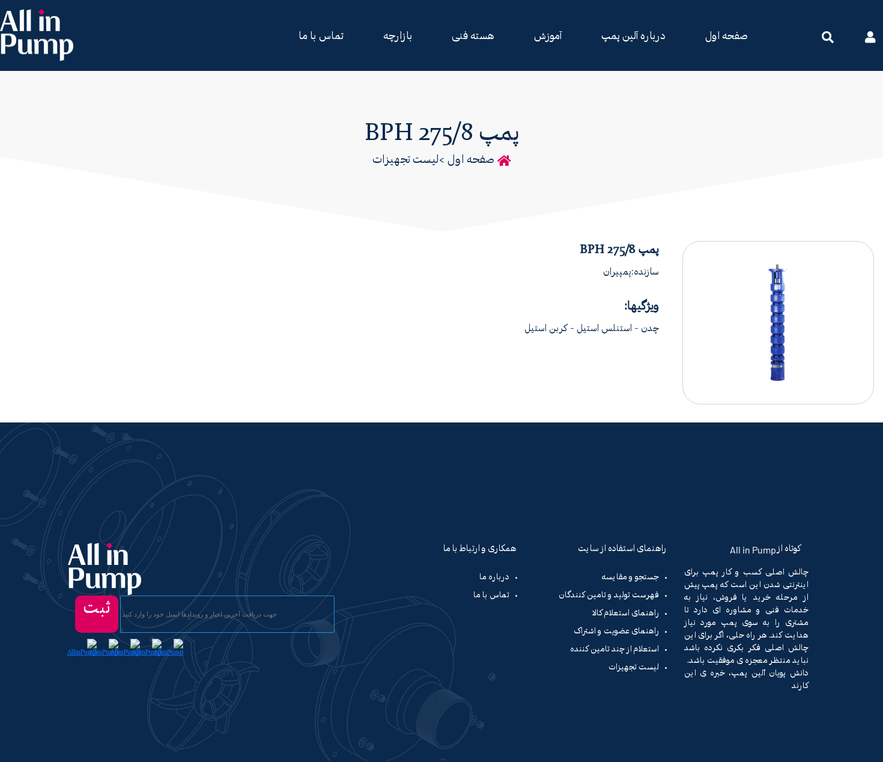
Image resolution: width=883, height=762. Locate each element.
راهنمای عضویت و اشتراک (616, 631)
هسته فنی (473, 36)
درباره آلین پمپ (633, 36)
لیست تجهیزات (405, 160)
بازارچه (397, 36)
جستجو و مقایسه (630, 577)
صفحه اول (726, 36)
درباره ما (494, 577)
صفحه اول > (466, 160)
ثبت (96, 609)
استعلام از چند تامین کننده (614, 649)
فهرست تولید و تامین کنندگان (609, 595)
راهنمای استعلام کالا (625, 613)
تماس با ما (321, 36)
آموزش (548, 36)
